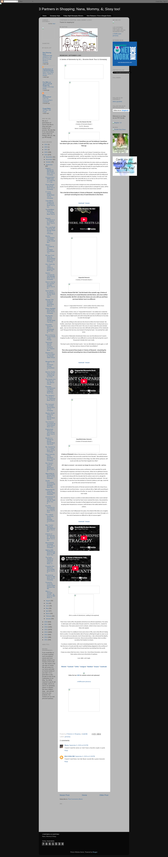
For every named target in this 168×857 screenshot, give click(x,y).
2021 (46, 149)
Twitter (77, 667)
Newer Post (64, 795)
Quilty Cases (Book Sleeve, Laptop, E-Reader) (48, 73)
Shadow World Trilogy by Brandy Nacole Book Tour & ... (50, 416)
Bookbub (90, 667)
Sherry (66, 745)
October (48, 162)
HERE (78, 675)
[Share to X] (96, 734)
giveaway (67, 736)
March (48, 613)
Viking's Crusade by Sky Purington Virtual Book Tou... (50, 249)
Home (44, 16)
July (47, 603)
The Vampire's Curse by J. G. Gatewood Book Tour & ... (50, 398)
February (49, 616)
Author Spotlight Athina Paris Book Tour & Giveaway (50, 311)
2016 (46, 627)
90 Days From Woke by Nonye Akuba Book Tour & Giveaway (50, 258)
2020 (46, 152)
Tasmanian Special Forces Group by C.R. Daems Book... (50, 346)
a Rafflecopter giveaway (84, 681)
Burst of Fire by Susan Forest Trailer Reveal (50, 337)
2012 (46, 637)
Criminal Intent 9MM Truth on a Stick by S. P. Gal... (50, 180)
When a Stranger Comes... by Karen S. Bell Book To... (50, 594)
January (48, 618)
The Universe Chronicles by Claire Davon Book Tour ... (50, 424)
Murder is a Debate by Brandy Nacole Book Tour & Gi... (50, 441)
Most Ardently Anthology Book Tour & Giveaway (50, 545)
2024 (46, 144)
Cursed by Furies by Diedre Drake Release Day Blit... (50, 585)
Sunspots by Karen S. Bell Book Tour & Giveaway (50, 577)
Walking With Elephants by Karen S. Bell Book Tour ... (50, 552)
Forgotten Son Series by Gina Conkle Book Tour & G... (50, 569)
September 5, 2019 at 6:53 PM (78, 745)
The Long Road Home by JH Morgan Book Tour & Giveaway (50, 230)
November (49, 159)
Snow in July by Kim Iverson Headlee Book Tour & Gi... (50, 285)
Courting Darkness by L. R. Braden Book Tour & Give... (50, 509)
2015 (46, 629)
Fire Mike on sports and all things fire (47, 83)
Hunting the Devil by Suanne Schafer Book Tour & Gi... (50, 319)
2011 (46, 639)
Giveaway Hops (55, 16)
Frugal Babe (47, 108)
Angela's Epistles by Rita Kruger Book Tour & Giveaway (50, 171)
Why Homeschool (47, 96)
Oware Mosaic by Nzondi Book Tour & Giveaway (50, 187)
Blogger (95, 852)
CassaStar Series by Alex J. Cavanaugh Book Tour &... (50, 328)
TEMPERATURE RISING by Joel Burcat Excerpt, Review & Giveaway (47, 59)
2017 (46, 624)
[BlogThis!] (94, 734)
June (47, 606)
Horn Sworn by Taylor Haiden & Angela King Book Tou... (50, 267)
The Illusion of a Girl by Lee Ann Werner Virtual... (50, 382)
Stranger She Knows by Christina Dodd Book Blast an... (50, 303)
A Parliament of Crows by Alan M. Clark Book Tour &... (50, 500)
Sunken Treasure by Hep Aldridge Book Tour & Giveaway (50, 276)
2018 (46, 622)
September (49, 164)
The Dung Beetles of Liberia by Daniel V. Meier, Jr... (49, 560)
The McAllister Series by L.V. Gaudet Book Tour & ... (50, 213)
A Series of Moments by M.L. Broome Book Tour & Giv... (50, 537)
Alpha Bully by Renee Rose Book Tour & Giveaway (50, 476)
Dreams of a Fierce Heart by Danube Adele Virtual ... (50, 356)
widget (53, 23)
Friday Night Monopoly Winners (73, 16)
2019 (46, 154)
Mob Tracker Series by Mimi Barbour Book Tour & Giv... (50, 528)
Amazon (87, 203)
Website (63, 667)
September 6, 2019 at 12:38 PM (85, 756)
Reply (66, 750)
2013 (46, 634)
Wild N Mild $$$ (69, 756)
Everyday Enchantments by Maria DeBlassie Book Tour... (50, 390)
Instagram (83, 667)
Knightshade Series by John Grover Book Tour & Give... (50, 432)
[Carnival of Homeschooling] (120, 152)
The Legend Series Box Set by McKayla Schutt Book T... (50, 518)
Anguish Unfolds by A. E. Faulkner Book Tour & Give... (50, 221)
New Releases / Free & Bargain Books (99, 16)
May (47, 608)
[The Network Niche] (125, 65)
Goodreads (81, 203)
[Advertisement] (74, 817)
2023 (46, 147)
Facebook (70, 667)
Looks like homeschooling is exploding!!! (47, 100)
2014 (46, 632)
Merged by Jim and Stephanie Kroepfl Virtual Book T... (50, 365)
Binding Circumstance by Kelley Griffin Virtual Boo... (50, 239)
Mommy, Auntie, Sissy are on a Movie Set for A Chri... (50, 374)
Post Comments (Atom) (75, 799)
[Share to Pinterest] (100, 734)
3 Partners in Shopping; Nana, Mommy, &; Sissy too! (79, 9)
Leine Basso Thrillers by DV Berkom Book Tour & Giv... (50, 204)
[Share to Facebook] (98, 734)
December (49, 157)
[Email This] (93, 734)
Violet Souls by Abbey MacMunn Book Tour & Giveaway (50, 457)
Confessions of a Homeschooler (48, 69)
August (48, 600)
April (47, 611)
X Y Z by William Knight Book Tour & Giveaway (50, 195)
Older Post (103, 795)
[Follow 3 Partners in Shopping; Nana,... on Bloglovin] (121, 111)
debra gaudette (117, 101)
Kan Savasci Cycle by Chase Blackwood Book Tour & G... (50, 467)
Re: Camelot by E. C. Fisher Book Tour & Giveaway (50, 449)
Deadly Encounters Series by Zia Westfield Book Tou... (50, 484)
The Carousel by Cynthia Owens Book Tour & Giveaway (50, 407)
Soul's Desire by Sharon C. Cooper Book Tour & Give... (50, 294)
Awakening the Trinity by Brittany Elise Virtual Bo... (50, 492)
